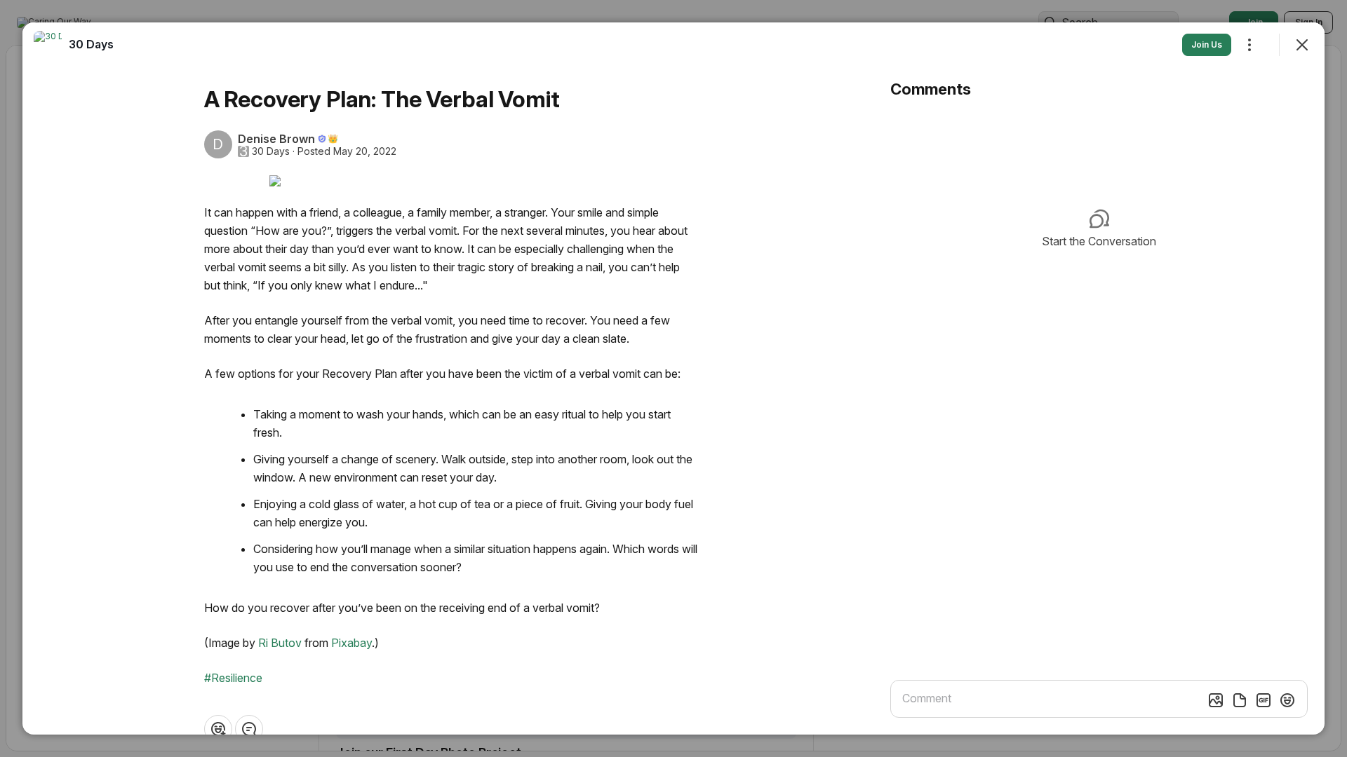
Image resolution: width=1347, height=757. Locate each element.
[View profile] (48, 45)
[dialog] (673, 378)
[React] (218, 729)
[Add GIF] (1263, 700)
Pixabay (351, 643)
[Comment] (249, 729)
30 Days (271, 151)
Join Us (1206, 44)
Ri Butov (280, 643)
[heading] (91, 44)
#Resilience (233, 678)
